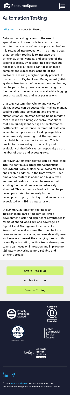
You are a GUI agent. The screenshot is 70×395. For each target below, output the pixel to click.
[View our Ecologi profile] (35, 351)
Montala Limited (19, 383)
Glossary (9, 29)
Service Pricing (35, 290)
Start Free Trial (35, 271)
